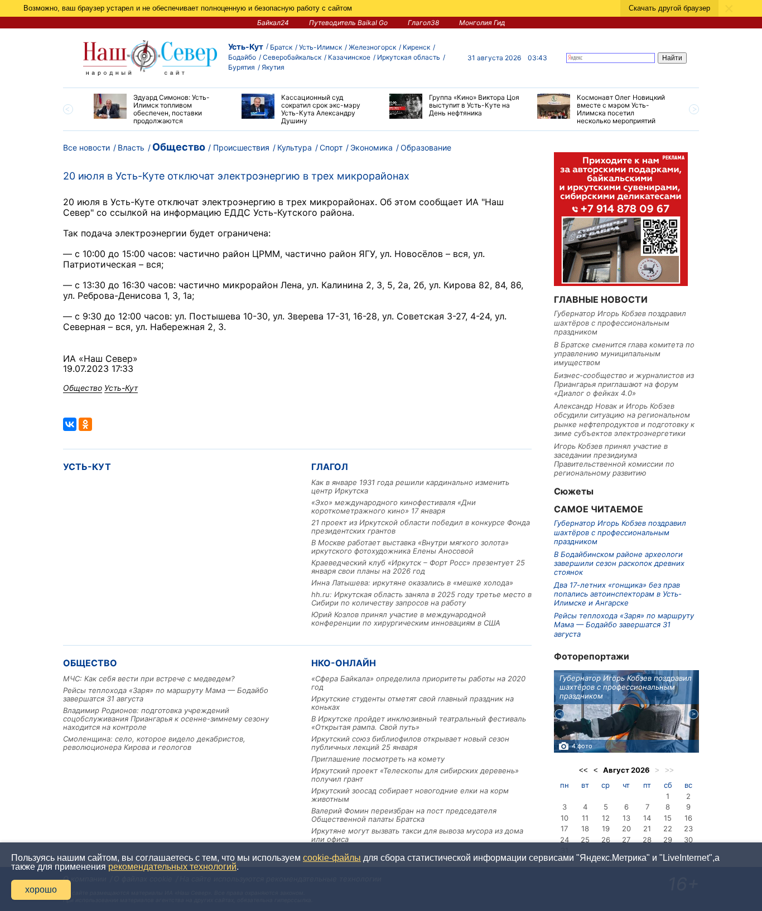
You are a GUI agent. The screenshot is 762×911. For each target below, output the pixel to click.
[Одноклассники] (85, 424)
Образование (426, 147)
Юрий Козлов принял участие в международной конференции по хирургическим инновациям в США (405, 618)
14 (647, 817)
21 (647, 828)
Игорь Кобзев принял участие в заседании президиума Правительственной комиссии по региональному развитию (614, 460)
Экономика (371, 147)
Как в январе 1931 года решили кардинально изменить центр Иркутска (410, 486)
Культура (294, 147)
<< (583, 770)
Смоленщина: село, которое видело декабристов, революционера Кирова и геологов (154, 743)
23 (688, 828)
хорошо (41, 889)
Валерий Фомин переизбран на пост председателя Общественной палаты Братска (403, 814)
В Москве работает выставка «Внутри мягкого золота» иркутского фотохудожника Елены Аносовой (410, 546)
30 (688, 839)
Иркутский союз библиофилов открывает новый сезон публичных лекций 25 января (410, 743)
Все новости (86, 147)
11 (585, 817)
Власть (131, 147)
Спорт (331, 147)
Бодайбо (242, 57)
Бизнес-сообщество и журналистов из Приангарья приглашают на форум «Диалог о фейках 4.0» (624, 384)
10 (564, 817)
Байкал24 (273, 22)
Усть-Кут (245, 46)
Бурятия (241, 67)
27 (626, 839)
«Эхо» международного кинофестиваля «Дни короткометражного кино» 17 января (393, 506)
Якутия (273, 67)
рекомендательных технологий (172, 866)
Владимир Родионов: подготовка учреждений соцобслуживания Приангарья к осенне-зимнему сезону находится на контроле (166, 718)
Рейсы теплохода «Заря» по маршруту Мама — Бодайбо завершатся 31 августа (165, 694)
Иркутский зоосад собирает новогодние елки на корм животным (410, 794)
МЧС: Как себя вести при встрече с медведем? (149, 678)
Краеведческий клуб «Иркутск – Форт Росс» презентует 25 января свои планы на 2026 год (418, 566)
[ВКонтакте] (69, 424)
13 (626, 817)
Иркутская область (408, 57)
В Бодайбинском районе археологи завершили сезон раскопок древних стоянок (619, 563)
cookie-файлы (332, 857)
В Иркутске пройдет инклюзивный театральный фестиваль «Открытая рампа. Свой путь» (418, 722)
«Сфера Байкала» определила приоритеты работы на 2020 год (418, 682)
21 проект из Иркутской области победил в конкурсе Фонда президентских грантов (420, 526)
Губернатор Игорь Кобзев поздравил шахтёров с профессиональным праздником (620, 322)
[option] (159, 109)
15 (668, 817)
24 (564, 839)
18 (585, 828)
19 (606, 828)
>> (669, 770)
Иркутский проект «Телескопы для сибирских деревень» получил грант (415, 774)
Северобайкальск (292, 57)
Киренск (416, 47)
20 (626, 828)
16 (688, 817)
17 (564, 828)
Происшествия (241, 147)
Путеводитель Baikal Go (348, 22)
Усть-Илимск (320, 47)
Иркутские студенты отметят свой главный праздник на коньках (412, 702)
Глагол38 (423, 22)
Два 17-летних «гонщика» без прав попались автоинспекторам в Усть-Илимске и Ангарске (618, 594)
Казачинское (349, 57)
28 (647, 839)
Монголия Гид (482, 22)
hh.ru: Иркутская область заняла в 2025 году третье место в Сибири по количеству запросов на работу (421, 598)
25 (585, 839)
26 (605, 839)
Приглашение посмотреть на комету (378, 758)
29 (667, 839)
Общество (178, 147)
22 (667, 828)
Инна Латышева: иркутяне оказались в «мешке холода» (412, 582)
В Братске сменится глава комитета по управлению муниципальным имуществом (624, 353)
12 (606, 817)
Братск (281, 47)
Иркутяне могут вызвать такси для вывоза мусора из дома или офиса (417, 835)
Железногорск (372, 47)
